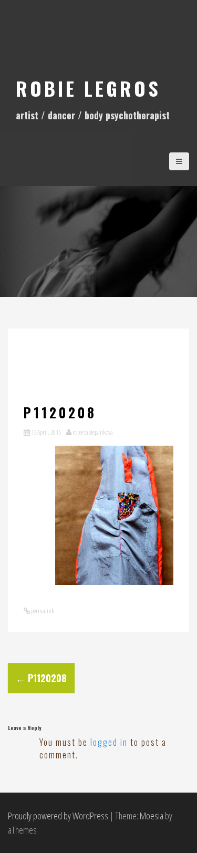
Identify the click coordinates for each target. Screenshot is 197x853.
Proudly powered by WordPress (58, 815)
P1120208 (41, 678)
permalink (42, 610)
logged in (109, 742)
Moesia (151, 815)
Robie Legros (88, 88)
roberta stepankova (92, 432)
